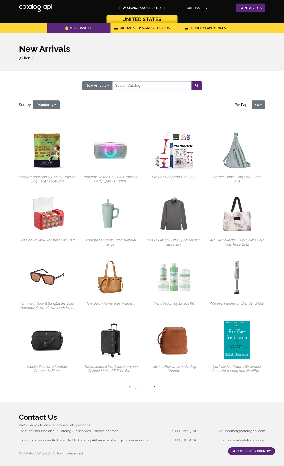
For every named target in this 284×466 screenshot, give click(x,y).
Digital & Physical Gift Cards (145, 28)
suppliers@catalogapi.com (244, 440)
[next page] (154, 387)
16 (257, 105)
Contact (250, 8)
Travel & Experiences (208, 28)
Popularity (45, 105)
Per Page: (243, 105)
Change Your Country (143, 8)
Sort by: (26, 105)
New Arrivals (96, 86)
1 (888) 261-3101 (184, 431)
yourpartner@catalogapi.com (242, 431)
